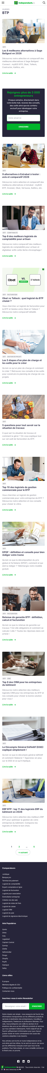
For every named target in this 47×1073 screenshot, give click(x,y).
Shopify (5, 958)
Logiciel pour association (11, 893)
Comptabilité (12, 233)
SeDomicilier (6, 952)
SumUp (5, 945)
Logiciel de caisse (9, 906)
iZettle (4, 949)
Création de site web (10, 900)
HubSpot (5, 965)
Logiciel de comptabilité (11, 884)
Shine (4, 933)
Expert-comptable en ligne (12, 887)
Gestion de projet (14, 357)
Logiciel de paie (8, 913)
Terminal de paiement (10, 881)
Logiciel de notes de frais (11, 903)
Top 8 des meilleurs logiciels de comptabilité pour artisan (19, 237)
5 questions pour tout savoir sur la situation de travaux (21, 426)
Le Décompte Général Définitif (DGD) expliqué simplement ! (22, 748)
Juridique (5, 874)
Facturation (12, 294)
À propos (5, 981)
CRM (8, 678)
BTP (4, 47)
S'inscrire (24, 127)
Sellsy (4, 968)
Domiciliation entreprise (11, 897)
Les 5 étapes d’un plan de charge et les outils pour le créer (22, 361)
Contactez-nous (8, 991)
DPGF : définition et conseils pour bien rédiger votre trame (23, 553)
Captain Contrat (8, 942)
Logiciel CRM (7, 910)
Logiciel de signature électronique (14, 916)
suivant (23, 852)
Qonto (4, 929)
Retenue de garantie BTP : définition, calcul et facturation (22, 618)
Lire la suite (7, 73)
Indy (4, 936)
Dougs (4, 955)
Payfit (4, 962)
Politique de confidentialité (12, 988)
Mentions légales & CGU (11, 985)
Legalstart (6, 939)
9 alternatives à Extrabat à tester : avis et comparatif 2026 (21, 175)
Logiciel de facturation (10, 890)
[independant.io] (24, 3)
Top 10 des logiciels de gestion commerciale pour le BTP (19, 488)
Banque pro (6, 877)
